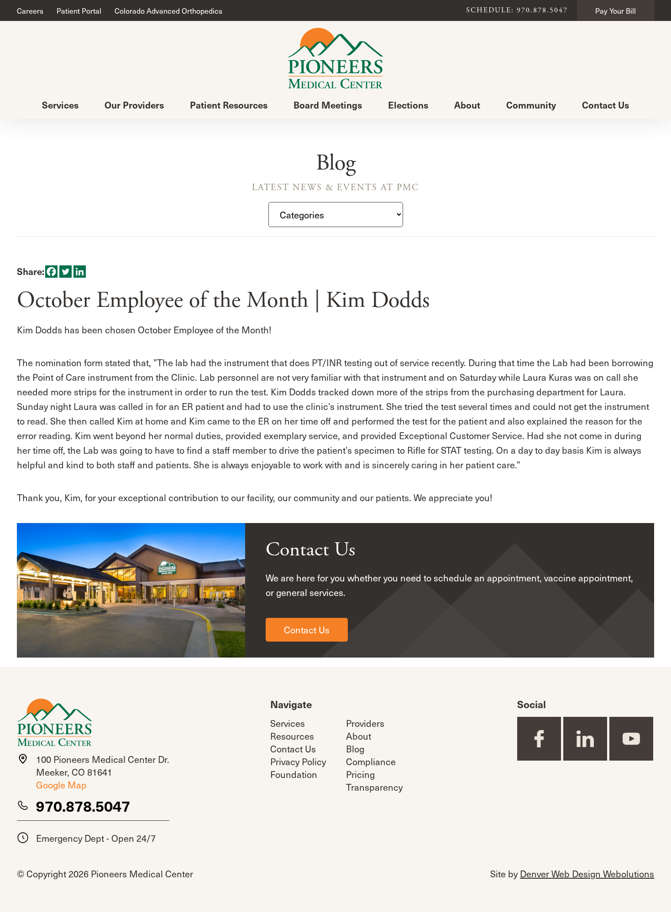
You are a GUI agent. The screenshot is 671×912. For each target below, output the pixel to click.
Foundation (293, 774)
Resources (292, 736)
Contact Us (605, 104)
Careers (30, 10)
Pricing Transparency (374, 780)
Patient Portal (79, 10)
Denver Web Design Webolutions (587, 874)
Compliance (371, 761)
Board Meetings (328, 104)
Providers (365, 723)
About (467, 104)
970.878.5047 (83, 805)
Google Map (61, 785)
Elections (408, 104)
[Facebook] (51, 271)
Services (60, 104)
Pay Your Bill (615, 10)
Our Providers (134, 104)
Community (531, 104)
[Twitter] (65, 271)
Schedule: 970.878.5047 (517, 10)
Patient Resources (228, 104)
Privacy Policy (298, 761)
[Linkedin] (79, 271)
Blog (355, 749)
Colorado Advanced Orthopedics (168, 10)
